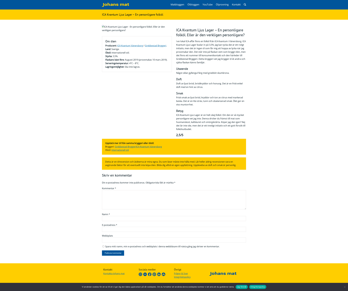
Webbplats (107, 235)
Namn (106, 214)
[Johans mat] (115, 5)
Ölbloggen (193, 4)
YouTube (208, 4)
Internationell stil (120, 150)
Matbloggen (177, 4)
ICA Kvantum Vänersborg (130, 45)
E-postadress (109, 225)
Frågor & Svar (181, 273)
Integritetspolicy (182, 277)
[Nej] (344, 287)
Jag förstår (242, 287)
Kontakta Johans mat (114, 273)
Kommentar (109, 188)
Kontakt (236, 4)
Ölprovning (222, 4)
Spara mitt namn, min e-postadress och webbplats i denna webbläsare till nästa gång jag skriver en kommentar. (162, 246)
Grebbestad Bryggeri (155, 45)
